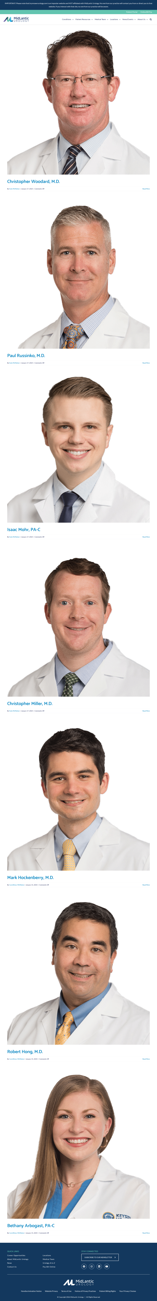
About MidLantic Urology (17, 1259)
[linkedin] (99, 1266)
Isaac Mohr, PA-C (23, 529)
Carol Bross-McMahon (16, 885)
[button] (151, 19)
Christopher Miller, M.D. (30, 703)
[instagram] (91, 1266)
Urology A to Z (49, 1263)
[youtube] (106, 1266)
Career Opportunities (16, 1255)
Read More (146, 189)
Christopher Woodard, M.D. (33, 181)
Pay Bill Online (49, 1267)
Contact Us (12, 1267)
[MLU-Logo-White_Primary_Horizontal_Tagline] (78, 1280)
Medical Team (48, 1259)
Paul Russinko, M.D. (26, 355)
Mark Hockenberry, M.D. (30, 877)
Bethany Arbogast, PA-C (30, 1225)
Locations (47, 1255)
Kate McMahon (14, 189)
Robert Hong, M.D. (25, 1051)
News (9, 1263)
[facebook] (84, 1266)
